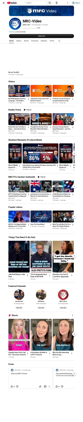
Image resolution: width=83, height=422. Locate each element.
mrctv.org (13, 32)
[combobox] (36, 3)
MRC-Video (11, 131)
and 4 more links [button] (21, 32)
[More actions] (29, 99)
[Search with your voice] (57, 3)
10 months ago (26, 370)
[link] (30, 379)
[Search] (49, 3)
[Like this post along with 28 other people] (11, 386)
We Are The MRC (13, 72)
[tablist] (41, 40)
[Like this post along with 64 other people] (56, 386)
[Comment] (45, 386)
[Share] (40, 386)
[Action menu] (49, 386)
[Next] (74, 91)
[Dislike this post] (17, 386)
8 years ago (70, 370)
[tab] (11, 40)
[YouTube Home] (12, 3)
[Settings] (68, 3)
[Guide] (3, 3)
